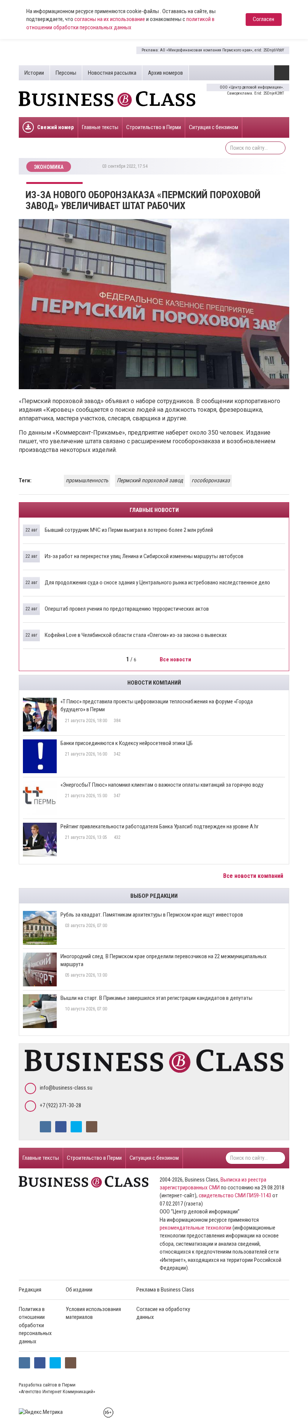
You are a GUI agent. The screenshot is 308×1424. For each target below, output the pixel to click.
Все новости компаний (254, 875)
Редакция (30, 1289)
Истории (34, 72)
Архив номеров (165, 72)
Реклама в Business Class (165, 1289)
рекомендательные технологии (195, 1227)
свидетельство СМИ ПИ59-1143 (235, 1195)
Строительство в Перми (153, 127)
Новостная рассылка (112, 72)
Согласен (263, 19)
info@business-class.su (66, 1087)
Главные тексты (100, 127)
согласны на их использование (109, 19)
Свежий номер (55, 127)
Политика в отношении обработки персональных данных (35, 1325)
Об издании (79, 1289)
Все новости (176, 659)
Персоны (66, 72)
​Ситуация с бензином (213, 127)
